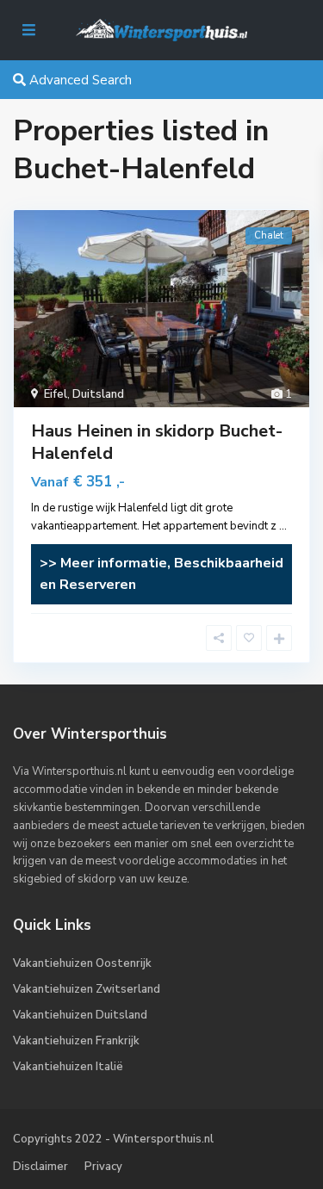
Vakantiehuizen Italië (68, 1066)
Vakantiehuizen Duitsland (80, 1015)
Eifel (55, 394)
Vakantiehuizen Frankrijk (76, 1041)
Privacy (103, 1166)
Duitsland (98, 394)
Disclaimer (40, 1166)
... (283, 526)
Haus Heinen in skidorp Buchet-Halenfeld (157, 442)
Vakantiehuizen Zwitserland (86, 989)
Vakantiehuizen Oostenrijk (82, 963)
